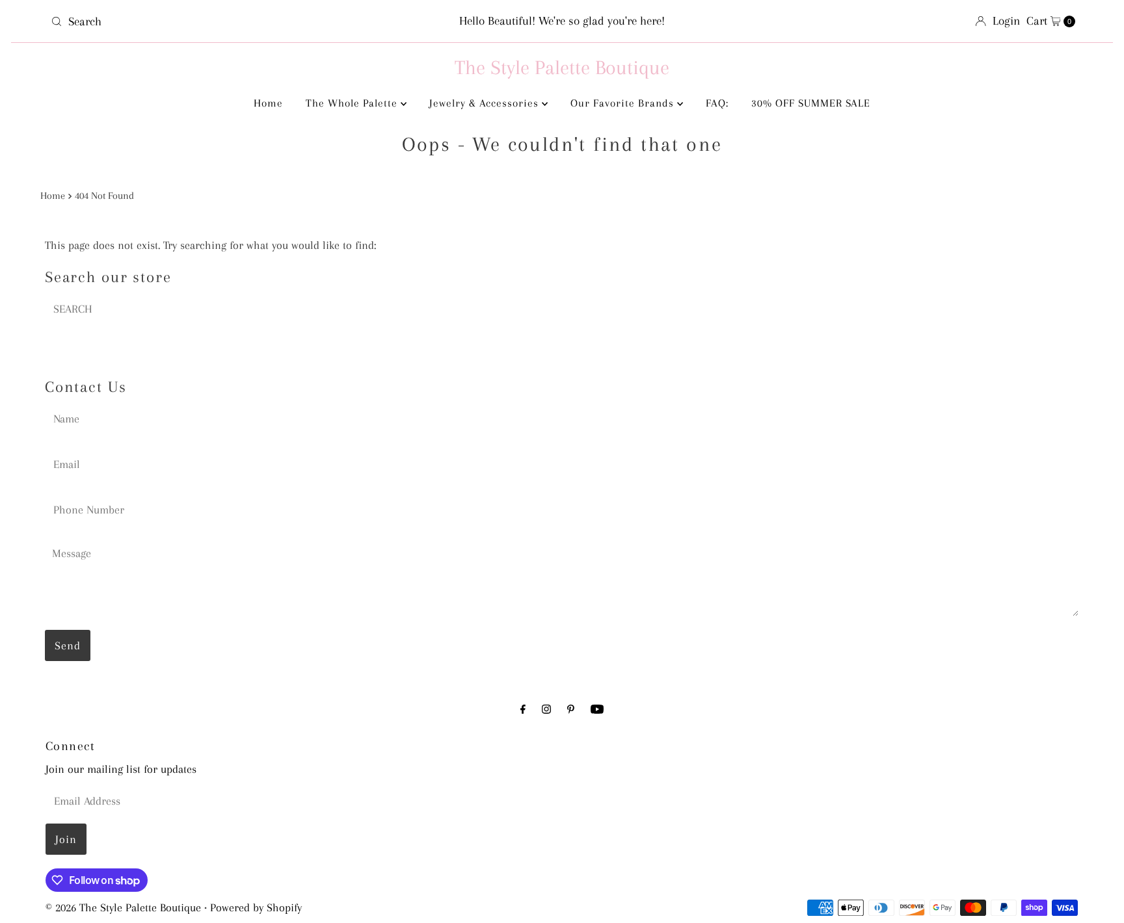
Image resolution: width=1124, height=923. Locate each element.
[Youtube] (597, 709)
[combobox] (214, 21)
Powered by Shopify (256, 907)
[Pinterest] (570, 709)
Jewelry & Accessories (485, 103)
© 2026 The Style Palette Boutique (123, 907)
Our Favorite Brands (623, 103)
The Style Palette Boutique (562, 67)
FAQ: (717, 103)
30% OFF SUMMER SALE (810, 103)
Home (268, 103)
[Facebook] (523, 709)
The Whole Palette (353, 103)
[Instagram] (546, 709)
